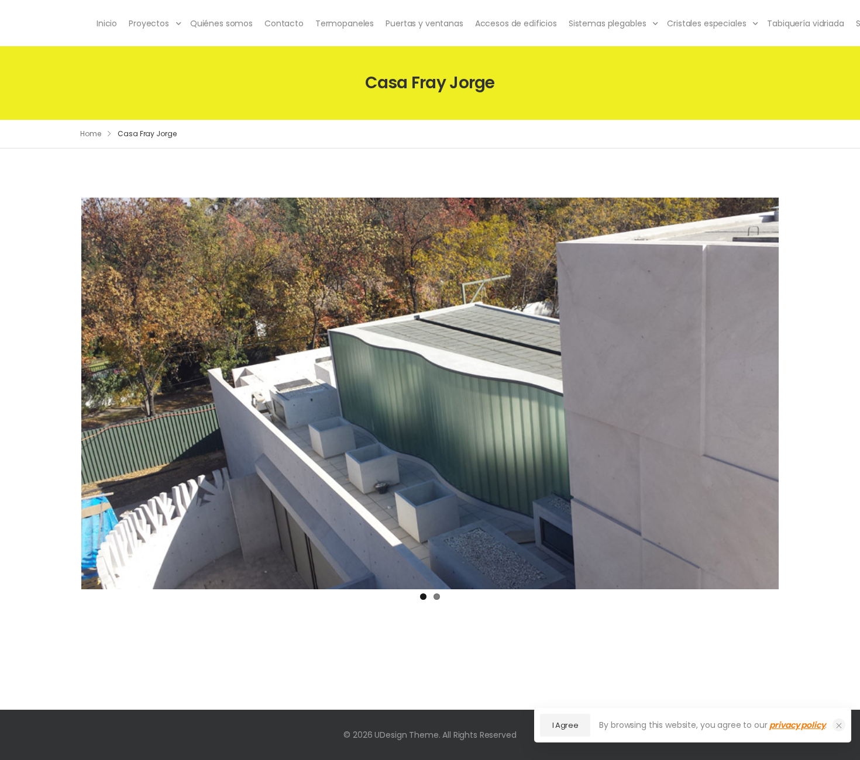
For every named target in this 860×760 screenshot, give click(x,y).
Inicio (107, 23)
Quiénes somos (221, 23)
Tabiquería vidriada (805, 23)
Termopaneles (344, 23)
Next (796, 391)
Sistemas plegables (607, 23)
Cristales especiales (706, 23)
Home (90, 134)
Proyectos (149, 23)
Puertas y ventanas (424, 23)
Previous (63, 391)
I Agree (565, 725)
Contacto (284, 23)
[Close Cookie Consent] (839, 724)
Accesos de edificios (516, 23)
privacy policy (797, 725)
